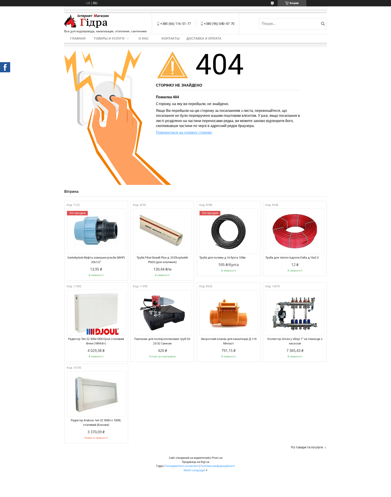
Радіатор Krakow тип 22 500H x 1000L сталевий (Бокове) (96, 422)
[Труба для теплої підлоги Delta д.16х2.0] (294, 231)
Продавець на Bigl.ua (195, 462)
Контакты (171, 38)
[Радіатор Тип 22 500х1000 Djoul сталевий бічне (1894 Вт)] (96, 312)
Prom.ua (217, 457)
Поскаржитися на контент (181, 466)
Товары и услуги (109, 38)
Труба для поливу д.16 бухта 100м (222, 257)
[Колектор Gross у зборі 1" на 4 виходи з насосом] (294, 312)
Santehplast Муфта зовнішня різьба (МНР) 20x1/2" (96, 260)
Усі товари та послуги (307, 447)
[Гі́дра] (86, 21)
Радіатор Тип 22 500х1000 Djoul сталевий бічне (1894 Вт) (96, 341)
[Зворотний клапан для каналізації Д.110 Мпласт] (228, 312)
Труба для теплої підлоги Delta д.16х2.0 (292, 257)
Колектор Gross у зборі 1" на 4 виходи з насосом (294, 341)
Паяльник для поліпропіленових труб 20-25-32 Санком (162, 341)
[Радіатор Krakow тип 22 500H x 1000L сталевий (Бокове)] (96, 394)
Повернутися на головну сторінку (184, 132)
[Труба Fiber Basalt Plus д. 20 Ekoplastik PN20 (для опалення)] (162, 231)
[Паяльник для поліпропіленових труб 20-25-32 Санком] (162, 312)
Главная (78, 38)
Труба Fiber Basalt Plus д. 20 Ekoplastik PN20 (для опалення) (162, 260)
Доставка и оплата (203, 38)
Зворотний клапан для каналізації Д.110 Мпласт (228, 341)
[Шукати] (323, 23)
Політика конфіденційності (217, 466)
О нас (143, 38)
